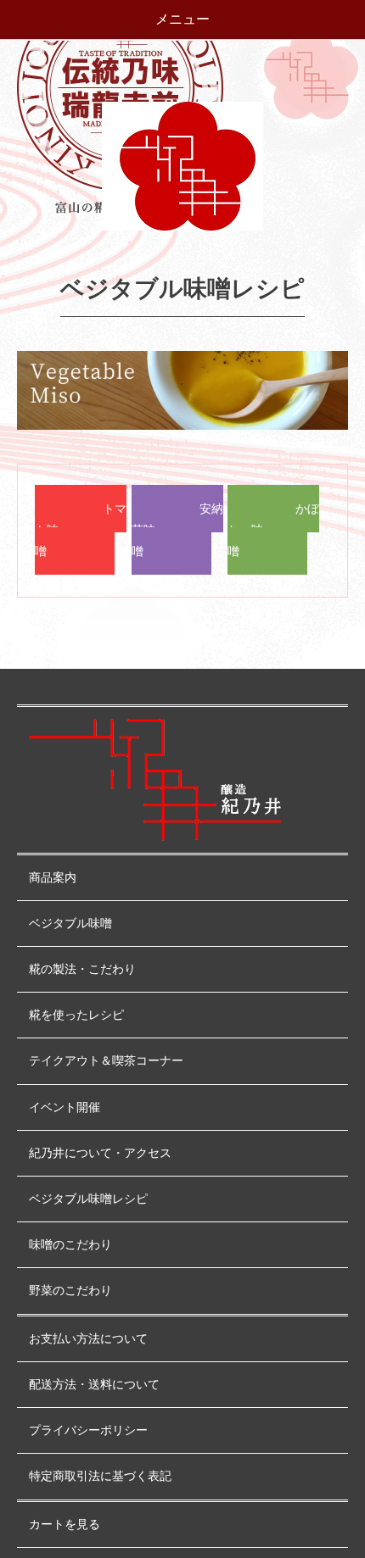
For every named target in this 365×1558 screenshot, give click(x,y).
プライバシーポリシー (88, 1430)
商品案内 (52, 877)
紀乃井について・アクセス (100, 1153)
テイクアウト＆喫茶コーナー (106, 1060)
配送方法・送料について (94, 1384)
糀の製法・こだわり (82, 969)
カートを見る (64, 1524)
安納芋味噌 (177, 530)
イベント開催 (64, 1107)
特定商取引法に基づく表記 (100, 1476)
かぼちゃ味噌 (273, 530)
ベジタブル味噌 (70, 923)
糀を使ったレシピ (76, 1015)
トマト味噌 (80, 530)
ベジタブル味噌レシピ (88, 1199)
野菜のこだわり (70, 1290)
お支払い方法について (88, 1339)
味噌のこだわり (70, 1244)
